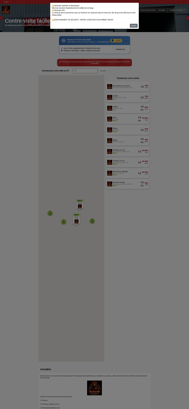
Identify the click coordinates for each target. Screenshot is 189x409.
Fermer (133, 25)
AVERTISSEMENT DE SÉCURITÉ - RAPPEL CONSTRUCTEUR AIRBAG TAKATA (83, 20)
